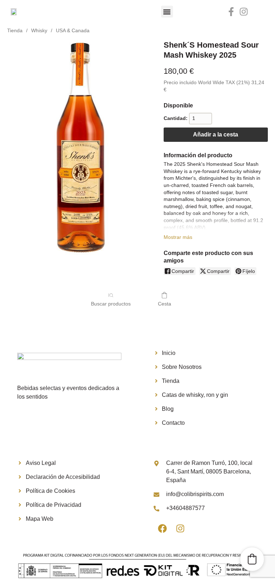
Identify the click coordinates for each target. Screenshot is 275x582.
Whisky (39, 30)
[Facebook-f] (231, 11)
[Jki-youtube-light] (256, 11)
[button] (167, 12)
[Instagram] (243, 11)
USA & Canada (73, 30)
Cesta (164, 304)
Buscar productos (111, 304)
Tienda (15, 30)
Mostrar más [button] (178, 237)
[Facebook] (163, 529)
